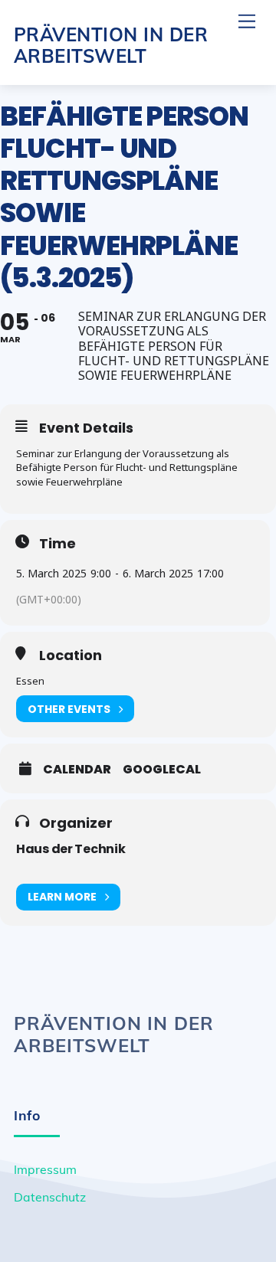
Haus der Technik (71, 849)
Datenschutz (50, 1197)
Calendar (77, 769)
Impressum (45, 1169)
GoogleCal (162, 769)
